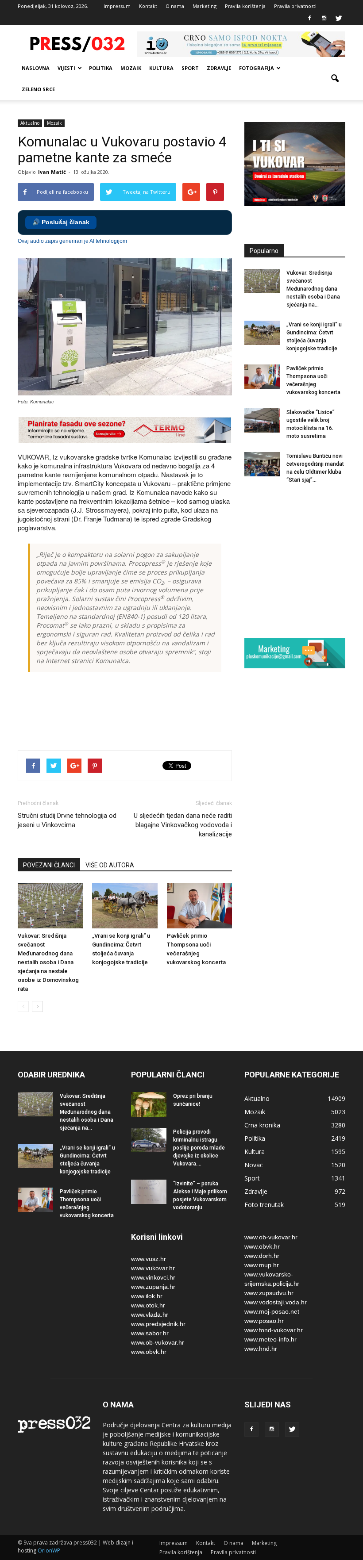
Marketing (204, 6)
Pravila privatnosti (295, 6)
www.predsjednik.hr (158, 1323)
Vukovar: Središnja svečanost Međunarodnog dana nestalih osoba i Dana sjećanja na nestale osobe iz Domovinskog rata (48, 962)
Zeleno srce (38, 89)
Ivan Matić (52, 172)
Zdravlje (219, 68)
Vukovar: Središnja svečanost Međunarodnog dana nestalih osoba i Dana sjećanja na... (313, 289)
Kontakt (148, 6)
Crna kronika (262, 1125)
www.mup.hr (261, 1265)
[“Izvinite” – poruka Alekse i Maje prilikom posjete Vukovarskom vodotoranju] (148, 1192)
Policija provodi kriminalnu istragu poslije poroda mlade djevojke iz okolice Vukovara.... (199, 1148)
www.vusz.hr (148, 1258)
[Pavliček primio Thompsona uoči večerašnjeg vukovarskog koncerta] (199, 905)
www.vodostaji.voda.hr (275, 1302)
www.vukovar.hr (153, 1268)
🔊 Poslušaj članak (60, 222)
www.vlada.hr (149, 1314)
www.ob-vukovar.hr (157, 1342)
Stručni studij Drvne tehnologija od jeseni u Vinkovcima (67, 820)
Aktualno (29, 123)
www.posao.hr (264, 1320)
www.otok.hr (148, 1305)
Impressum (117, 6)
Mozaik (130, 68)
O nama (175, 6)
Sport (190, 68)
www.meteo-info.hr (270, 1339)
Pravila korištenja (245, 6)
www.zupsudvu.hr (268, 1292)
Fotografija (256, 68)
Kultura (161, 68)
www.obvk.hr (148, 1351)
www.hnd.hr (260, 1348)
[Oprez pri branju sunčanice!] (148, 1104)
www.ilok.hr (146, 1295)
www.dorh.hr (261, 1255)
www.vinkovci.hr (153, 1277)
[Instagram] (324, 18)
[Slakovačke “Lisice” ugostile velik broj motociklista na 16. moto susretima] (262, 420)
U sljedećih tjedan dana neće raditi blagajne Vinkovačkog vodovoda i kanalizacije (183, 825)
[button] (334, 78)
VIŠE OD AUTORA (109, 865)
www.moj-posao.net (271, 1311)
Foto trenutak (264, 1204)
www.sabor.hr (150, 1333)
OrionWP (49, 1550)
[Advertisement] (179, 712)
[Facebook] (309, 18)
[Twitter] (338, 18)
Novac (253, 1165)
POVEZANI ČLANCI (49, 865)
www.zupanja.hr (153, 1286)
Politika (100, 68)
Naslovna (36, 68)
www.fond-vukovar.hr (273, 1330)
